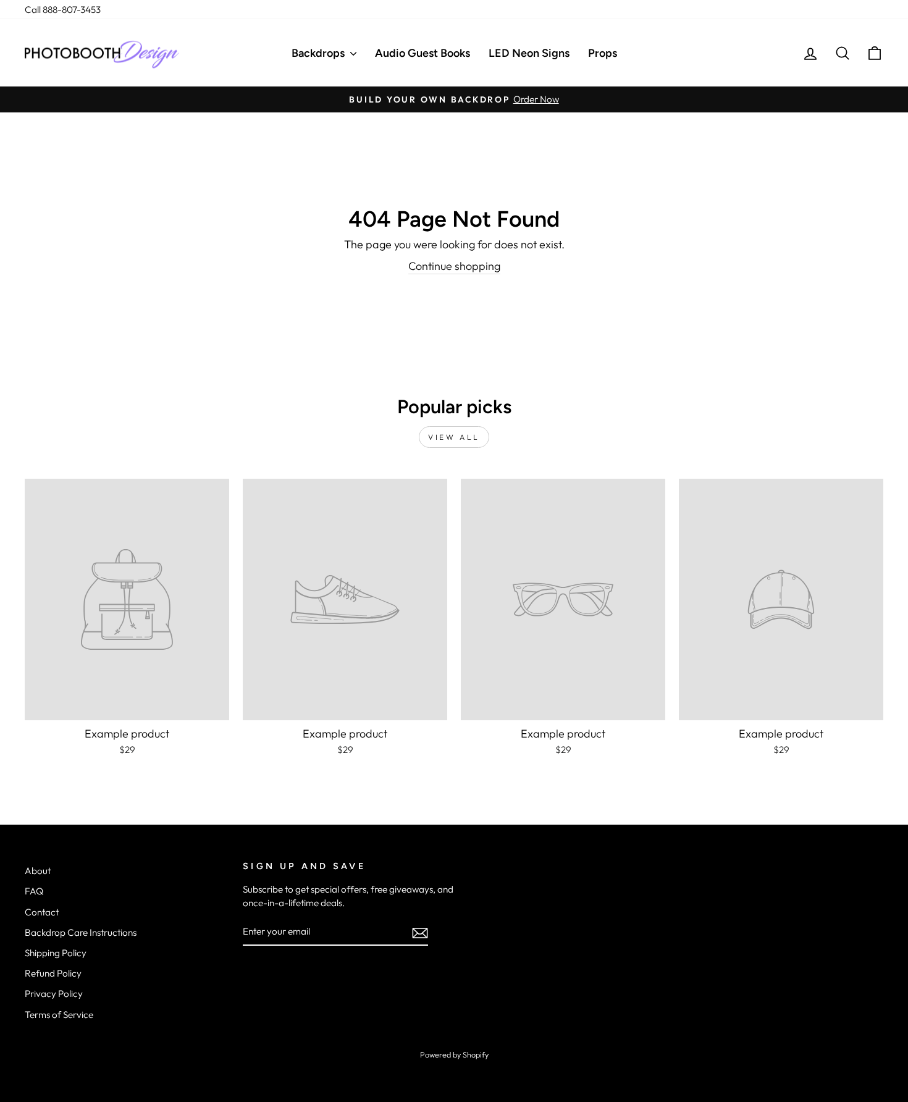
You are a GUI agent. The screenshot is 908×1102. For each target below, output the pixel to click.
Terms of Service (59, 1014)
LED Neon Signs (529, 53)
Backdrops (319, 53)
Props (602, 53)
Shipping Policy (55, 953)
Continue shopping (454, 266)
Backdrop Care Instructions (81, 932)
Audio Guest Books (422, 53)
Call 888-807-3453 (63, 9)
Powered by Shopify (454, 1054)
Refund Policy (53, 973)
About (38, 871)
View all (454, 437)
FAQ (34, 891)
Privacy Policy (54, 993)
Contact (42, 912)
